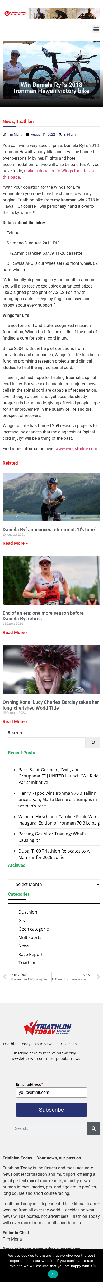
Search (15, 732)
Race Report (30, 954)
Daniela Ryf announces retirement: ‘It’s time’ (49, 529)
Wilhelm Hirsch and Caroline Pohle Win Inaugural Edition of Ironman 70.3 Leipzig (59, 820)
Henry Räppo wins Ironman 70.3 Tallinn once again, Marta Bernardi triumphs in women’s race (57, 799)
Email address (29, 1084)
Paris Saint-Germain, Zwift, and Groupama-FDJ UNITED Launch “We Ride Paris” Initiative (58, 776)
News (8, 121)
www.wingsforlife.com (76, 448)
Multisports (29, 937)
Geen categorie (33, 929)
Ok (52, 1274)
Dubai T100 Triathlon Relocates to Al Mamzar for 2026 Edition (54, 854)
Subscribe (51, 1110)
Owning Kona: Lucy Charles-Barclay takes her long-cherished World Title (51, 705)
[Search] (93, 742)
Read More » (15, 543)
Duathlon (27, 912)
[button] (96, 29)
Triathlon (25, 121)
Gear (23, 920)
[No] (94, 1265)
